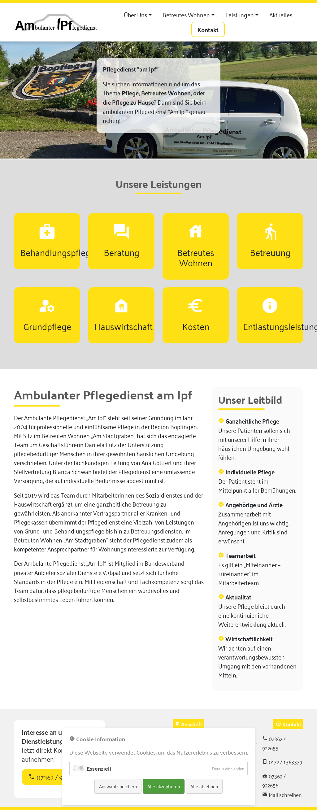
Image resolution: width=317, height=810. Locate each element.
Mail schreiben (285, 794)
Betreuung (270, 252)
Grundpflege (47, 326)
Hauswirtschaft (123, 326)
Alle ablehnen (204, 786)
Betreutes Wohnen (195, 257)
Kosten (195, 326)
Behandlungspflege (57, 252)
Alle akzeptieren (163, 786)
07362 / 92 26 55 (55, 777)
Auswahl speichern (118, 786)
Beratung (121, 252)
